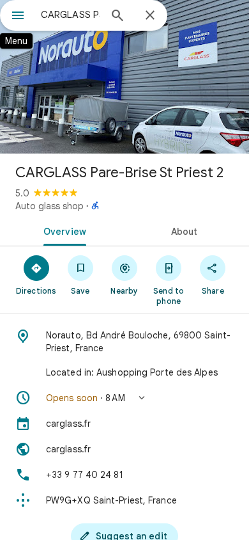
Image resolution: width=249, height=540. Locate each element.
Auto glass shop (49, 206)
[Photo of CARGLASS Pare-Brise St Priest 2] (124, 77)
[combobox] (70, 14)
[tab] (62, 230)
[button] (124, 398)
